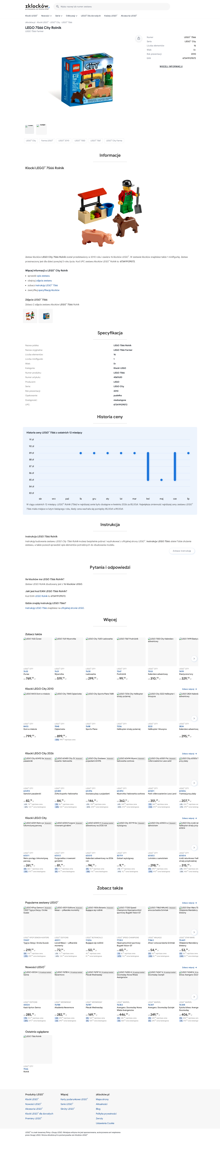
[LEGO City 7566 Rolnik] (45, 316)
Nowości (45, 16)
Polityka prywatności (106, 1113)
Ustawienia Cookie (105, 1123)
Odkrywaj (70, 16)
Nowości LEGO (33, 1104)
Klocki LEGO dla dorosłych (39, 1113)
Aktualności (101, 1104)
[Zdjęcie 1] (29, 129)
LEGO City (55, 22)
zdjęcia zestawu (44, 280)
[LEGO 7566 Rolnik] (30, 316)
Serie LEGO (67, 1104)
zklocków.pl (30, 22)
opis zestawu (43, 276)
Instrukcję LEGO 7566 (36, 608)
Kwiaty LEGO (110, 15)
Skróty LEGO (68, 1108)
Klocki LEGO (31, 15)
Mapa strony (102, 1099)
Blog (98, 1109)
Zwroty (99, 1118)
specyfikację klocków (48, 290)
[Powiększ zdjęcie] (81, 77)
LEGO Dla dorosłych (91, 15)
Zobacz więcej (188, 689)
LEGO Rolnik (41, 596)
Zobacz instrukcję (182, 551)
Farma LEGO (47, 140)
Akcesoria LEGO (129, 15)
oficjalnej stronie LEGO (72, 608)
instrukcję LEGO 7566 (46, 285)
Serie (57, 16)
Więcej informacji (171, 66)
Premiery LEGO (33, 1118)
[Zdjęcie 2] (41, 129)
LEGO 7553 (80, 140)
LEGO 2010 (64, 140)
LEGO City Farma (114, 140)
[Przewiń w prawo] (194, 659)
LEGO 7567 (96, 140)
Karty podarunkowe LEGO (74, 1099)
